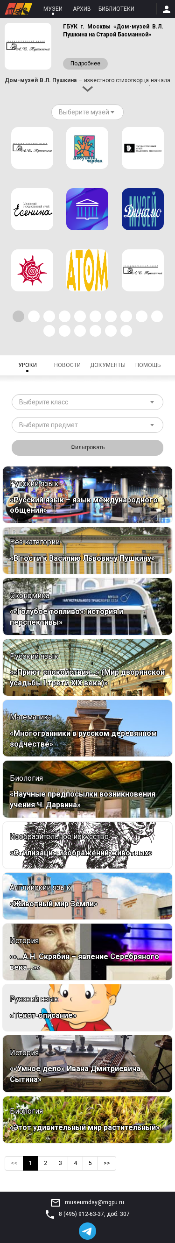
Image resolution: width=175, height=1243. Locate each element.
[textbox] (84, 112)
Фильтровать (87, 447)
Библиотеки (116, 9)
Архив (82, 9)
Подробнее (85, 63)
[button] (18, 316)
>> (107, 1163)
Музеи (53, 9)
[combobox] (87, 112)
